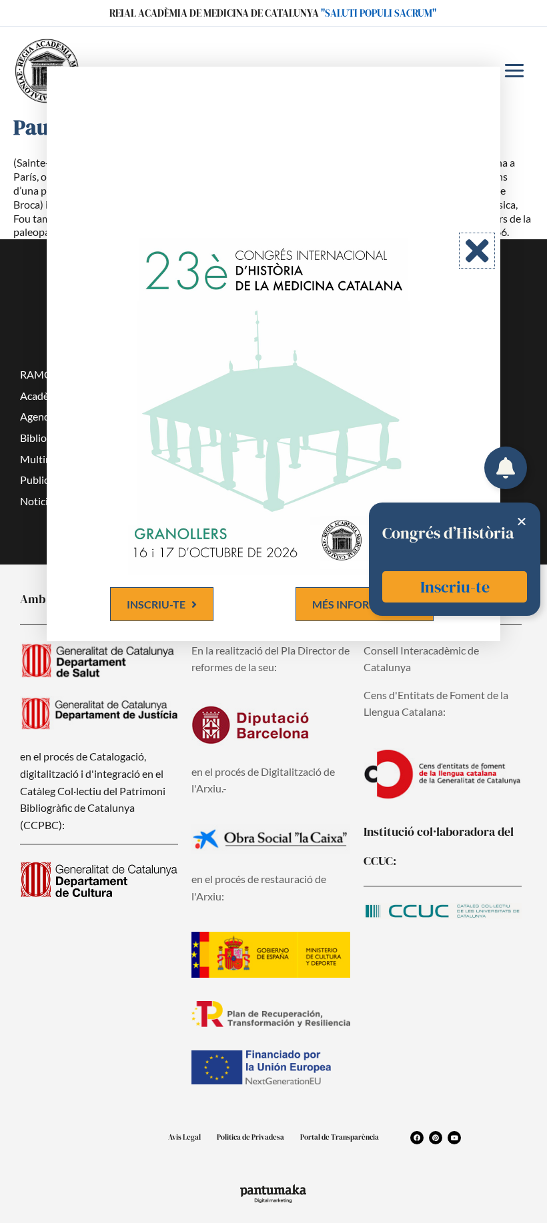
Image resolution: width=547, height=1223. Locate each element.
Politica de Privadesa (250, 1137)
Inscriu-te (455, 587)
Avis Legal (184, 1137)
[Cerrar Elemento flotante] (521, 521)
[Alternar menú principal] (514, 70)
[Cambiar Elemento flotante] (505, 468)
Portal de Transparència (339, 1137)
